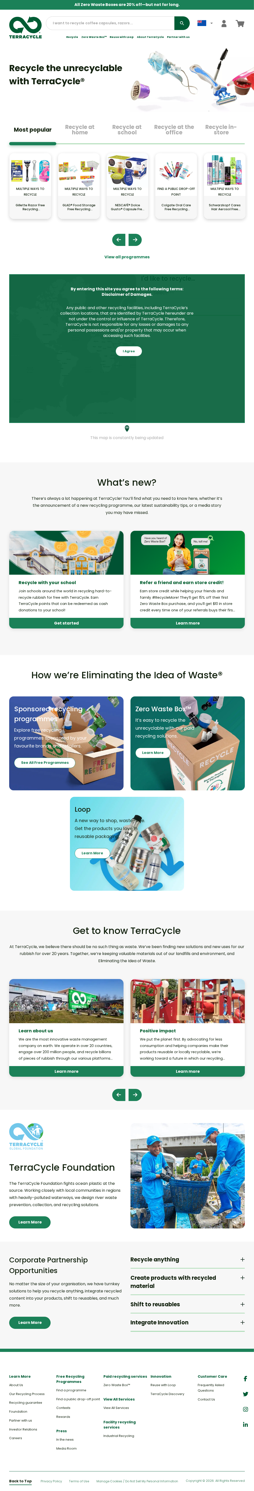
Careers (15, 1438)
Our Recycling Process (27, 1394)
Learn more (188, 623)
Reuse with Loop (122, 37)
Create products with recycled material (173, 1282)
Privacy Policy (51, 1481)
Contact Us (206, 1399)
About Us (16, 1385)
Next (135, 240)
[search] (182, 23)
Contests (63, 1408)
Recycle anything (154, 1259)
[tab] (32, 131)
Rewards (63, 1417)
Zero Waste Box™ (94, 37)
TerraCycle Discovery (167, 1394)
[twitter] (245, 1394)
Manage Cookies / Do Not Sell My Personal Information (137, 1481)
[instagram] (245, 1409)
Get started (66, 623)
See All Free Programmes (45, 762)
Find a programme (71, 1390)
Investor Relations (23, 1429)
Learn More (153, 752)
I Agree (129, 351)
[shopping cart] (240, 23)
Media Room (66, 1448)
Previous (118, 240)
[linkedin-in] (245, 1425)
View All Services (116, 1408)
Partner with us (178, 37)
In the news (65, 1439)
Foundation (18, 1411)
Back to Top (20, 1481)
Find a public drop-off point (78, 1399)
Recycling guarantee (25, 1403)
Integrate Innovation (159, 1322)
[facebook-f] (245, 1379)
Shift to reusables (155, 1304)
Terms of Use (79, 1481)
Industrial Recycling (118, 1436)
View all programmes (127, 257)
